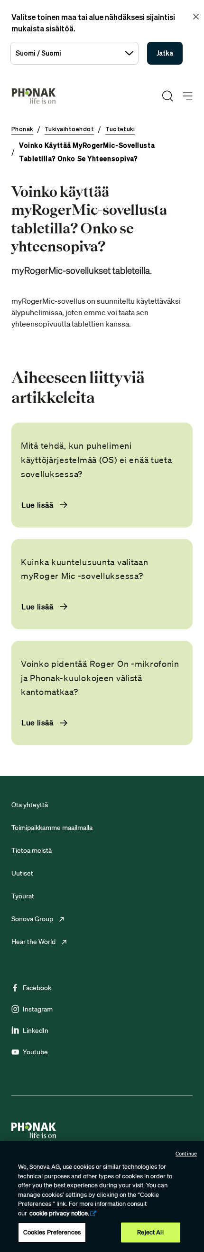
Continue (186, 1153)
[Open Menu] (188, 96)
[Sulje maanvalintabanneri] (196, 16)
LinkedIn (35, 1030)
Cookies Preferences (52, 1232)
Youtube (35, 1052)
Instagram (38, 1009)
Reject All (150, 1232)
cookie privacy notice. (59, 1213)
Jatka (165, 53)
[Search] (167, 96)
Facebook (37, 987)
